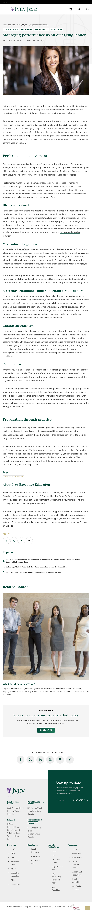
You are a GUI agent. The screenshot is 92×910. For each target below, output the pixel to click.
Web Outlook (77, 857)
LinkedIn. (9, 526)
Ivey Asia (11, 820)
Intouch (54, 855)
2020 (18, 25)
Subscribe (79, 800)
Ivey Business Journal (57, 868)
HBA (13, 849)
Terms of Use (34, 907)
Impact (54, 851)
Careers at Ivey (35, 862)
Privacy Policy (47, 907)
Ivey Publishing (55, 888)
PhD (13, 880)
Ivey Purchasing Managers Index (56, 878)
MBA (13, 853)
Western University (63, 907)
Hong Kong (15, 884)
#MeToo (24, 249)
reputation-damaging (70, 232)
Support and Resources (77, 873)
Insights (12, 25)
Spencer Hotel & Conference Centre (34, 822)
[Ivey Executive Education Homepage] (24, 9)
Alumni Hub (76, 853)
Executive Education (15, 874)
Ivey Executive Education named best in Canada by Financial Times (32, 572)
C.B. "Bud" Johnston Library (76, 865)
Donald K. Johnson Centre (35, 803)
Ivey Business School (13, 803)
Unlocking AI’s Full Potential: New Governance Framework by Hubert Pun (35, 567)
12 (23, 25)
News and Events (55, 861)
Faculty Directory (35, 850)
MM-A (13, 869)
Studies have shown (12, 428)
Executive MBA (15, 863)
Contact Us (46, 730)
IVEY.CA (5, 2)
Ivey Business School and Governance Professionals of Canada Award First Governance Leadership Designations (41, 561)
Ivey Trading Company (77, 887)
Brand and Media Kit (76, 880)
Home (5, 25)
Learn (74, 849)
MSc (13, 857)
